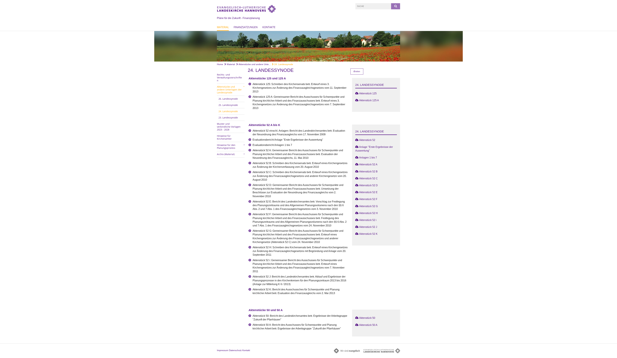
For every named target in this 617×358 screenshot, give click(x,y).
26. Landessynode (228, 98)
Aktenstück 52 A (368, 164)
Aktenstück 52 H (368, 213)
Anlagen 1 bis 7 (368, 157)
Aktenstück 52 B (368, 171)
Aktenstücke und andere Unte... (254, 64)
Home (220, 64)
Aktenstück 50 (367, 318)
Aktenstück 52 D (368, 185)
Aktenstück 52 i (367, 220)
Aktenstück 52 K (368, 234)
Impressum (222, 350)
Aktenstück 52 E (368, 192)
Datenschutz (235, 350)
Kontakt (246, 350)
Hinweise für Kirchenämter (224, 137)
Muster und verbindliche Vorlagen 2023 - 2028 (229, 126)
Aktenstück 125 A (369, 100)
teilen (357, 71)
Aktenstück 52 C (368, 178)
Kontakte (268, 27)
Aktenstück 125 (368, 93)
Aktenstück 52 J (368, 227)
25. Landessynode (228, 105)
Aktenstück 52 (367, 140)
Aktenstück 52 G (368, 206)
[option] (308, 46)
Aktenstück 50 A (368, 325)
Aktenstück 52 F (368, 199)
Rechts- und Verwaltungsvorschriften (229, 77)
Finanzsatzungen (246, 27)
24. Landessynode (283, 64)
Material (223, 27)
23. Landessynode (228, 117)
